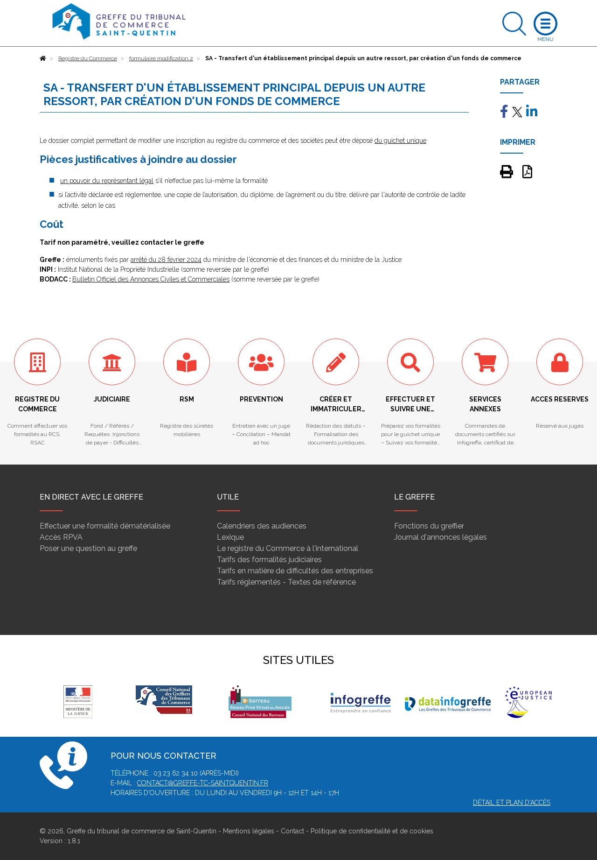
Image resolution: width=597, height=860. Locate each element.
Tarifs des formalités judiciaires (269, 559)
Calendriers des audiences (261, 526)
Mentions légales (248, 831)
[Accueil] (43, 58)
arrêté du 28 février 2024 (166, 259)
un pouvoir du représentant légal (106, 180)
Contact (292, 831)
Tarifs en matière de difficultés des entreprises (295, 570)
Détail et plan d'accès (511, 802)
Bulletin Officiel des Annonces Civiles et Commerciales (150, 279)
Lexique (230, 537)
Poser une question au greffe (88, 548)
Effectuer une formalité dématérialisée (105, 526)
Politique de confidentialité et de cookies (372, 831)
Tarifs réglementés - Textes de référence (286, 582)
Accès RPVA (61, 537)
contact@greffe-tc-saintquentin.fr (202, 783)
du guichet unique (400, 140)
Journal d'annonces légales (440, 537)
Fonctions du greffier (429, 526)
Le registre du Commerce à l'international (287, 548)
